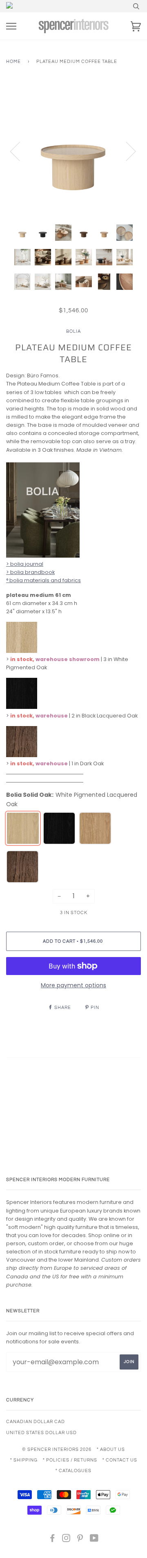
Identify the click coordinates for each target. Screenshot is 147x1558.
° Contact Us (119, 1460)
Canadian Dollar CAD (35, 1421)
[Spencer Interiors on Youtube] (94, 1540)
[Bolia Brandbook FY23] (43, 555)
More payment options (73, 985)
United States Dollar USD (41, 1432)
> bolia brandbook (30, 572)
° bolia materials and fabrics (43, 580)
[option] (73, 150)
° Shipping (24, 1460)
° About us (111, 1449)
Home (13, 61)
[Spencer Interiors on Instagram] (66, 1540)
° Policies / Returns (70, 1460)
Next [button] (126, 151)
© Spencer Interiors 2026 (56, 1449)
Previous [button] (20, 151)
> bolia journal (24, 563)
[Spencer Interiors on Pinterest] (80, 1540)
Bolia (73, 331)
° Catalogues (73, 1470)
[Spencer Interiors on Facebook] (52, 1540)
